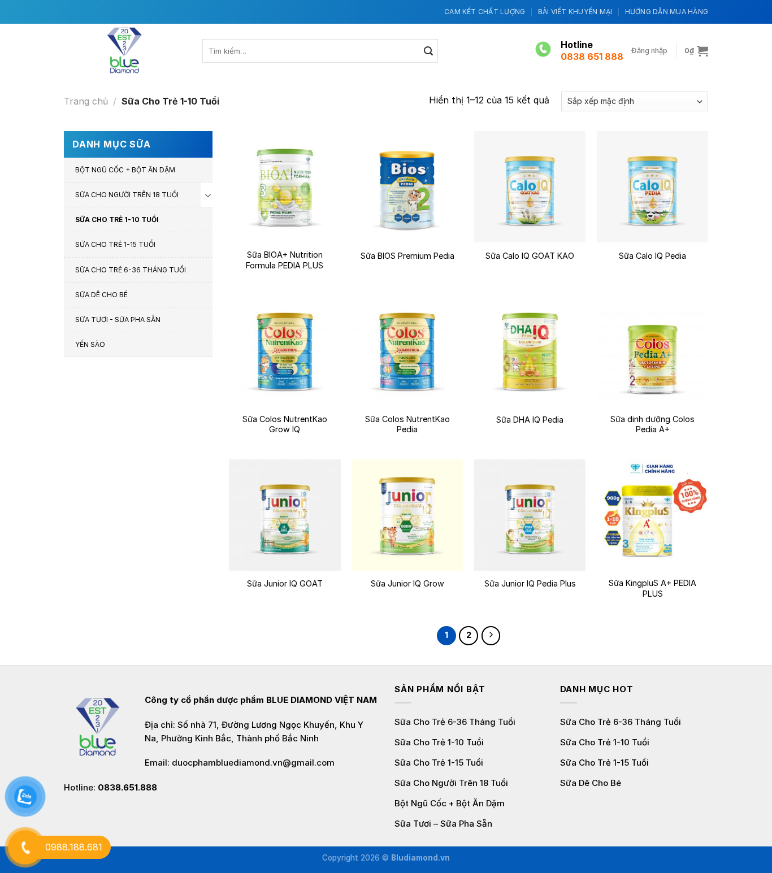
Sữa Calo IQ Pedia (652, 255)
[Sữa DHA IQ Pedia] (529, 350)
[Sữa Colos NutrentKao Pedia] (407, 350)
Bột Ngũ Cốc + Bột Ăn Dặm (125, 170)
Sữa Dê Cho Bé (101, 294)
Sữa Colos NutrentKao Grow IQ (284, 424)
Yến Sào (90, 344)
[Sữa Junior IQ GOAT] (284, 515)
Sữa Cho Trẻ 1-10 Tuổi (117, 219)
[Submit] (428, 51)
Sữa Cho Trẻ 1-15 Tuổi (115, 244)
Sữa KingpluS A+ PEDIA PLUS (652, 588)
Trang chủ (86, 101)
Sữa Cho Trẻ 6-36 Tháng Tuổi (130, 270)
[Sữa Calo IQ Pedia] (652, 186)
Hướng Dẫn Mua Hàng (666, 11)
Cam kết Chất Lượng (484, 11)
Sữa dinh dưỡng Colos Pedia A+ (652, 424)
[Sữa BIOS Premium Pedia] (407, 186)
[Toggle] (207, 195)
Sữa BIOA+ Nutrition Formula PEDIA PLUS (284, 260)
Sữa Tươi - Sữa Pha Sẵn (118, 319)
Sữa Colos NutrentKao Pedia (407, 424)
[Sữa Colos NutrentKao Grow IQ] (284, 350)
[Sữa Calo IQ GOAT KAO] (529, 186)
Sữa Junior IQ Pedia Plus (530, 583)
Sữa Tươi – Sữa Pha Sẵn (443, 823)
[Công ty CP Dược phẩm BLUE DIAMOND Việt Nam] (124, 50)
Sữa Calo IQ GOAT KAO (529, 255)
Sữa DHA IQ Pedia (529, 419)
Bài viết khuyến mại (575, 11)
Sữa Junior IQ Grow (407, 583)
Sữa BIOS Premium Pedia (407, 255)
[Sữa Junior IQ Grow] (407, 515)
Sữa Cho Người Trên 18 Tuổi (127, 194)
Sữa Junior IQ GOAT (285, 583)
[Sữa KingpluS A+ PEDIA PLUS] (652, 515)
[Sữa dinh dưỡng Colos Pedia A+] (652, 350)
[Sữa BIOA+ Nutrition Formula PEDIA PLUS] (284, 186)
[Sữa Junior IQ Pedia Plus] (529, 515)
